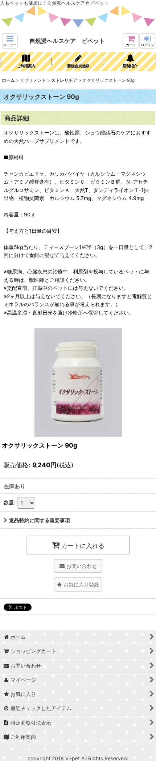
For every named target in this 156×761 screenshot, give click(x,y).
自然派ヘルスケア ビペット (67, 40)
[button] (10, 41)
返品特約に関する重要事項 (39, 520)
